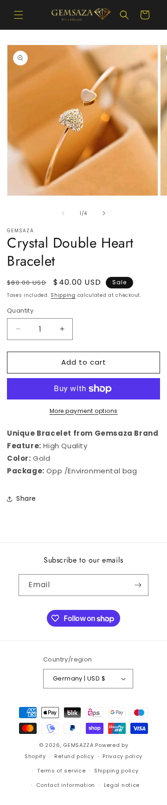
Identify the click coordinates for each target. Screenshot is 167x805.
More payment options (84, 411)
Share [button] (26, 498)
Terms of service (61, 770)
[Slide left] (63, 213)
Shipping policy (116, 770)
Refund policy (74, 756)
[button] (18, 15)
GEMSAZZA (78, 745)
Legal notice (122, 785)
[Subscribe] (138, 585)
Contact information (65, 785)
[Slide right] (104, 213)
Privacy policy (122, 756)
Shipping (63, 295)
